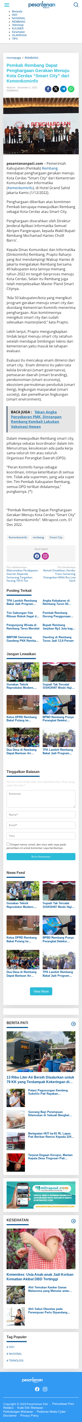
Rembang (50, 168)
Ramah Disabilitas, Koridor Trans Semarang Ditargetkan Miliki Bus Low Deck (59, 573)
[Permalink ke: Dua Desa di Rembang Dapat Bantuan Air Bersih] (23, 737)
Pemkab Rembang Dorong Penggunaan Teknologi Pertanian (57, 614)
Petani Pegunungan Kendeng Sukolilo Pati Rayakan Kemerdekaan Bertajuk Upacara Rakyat (49, 1092)
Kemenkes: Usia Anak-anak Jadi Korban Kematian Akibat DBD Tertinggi (40, 1277)
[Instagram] (45, 556)
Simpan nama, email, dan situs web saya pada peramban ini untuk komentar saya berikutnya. (36, 846)
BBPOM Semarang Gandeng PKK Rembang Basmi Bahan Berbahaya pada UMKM (23, 639)
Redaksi (8, 1407)
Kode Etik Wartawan (30, 1407)
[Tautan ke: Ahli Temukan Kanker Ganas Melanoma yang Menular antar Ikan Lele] (16, 1295)
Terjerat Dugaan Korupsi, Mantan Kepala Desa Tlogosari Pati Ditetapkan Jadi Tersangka (50, 1156)
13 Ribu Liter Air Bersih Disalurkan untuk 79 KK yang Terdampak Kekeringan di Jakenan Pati (40, 1079)
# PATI (10, 1347)
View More (41, 991)
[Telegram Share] (63, 89)
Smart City (56, 537)
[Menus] (6, 5)
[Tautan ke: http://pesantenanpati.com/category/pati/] (73, 1024)
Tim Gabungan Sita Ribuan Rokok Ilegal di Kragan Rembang (22, 614)
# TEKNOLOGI (15, 1360)
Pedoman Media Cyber (51, 1411)
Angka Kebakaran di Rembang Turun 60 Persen (56, 602)
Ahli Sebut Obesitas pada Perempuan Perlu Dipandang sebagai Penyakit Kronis (47, 1310)
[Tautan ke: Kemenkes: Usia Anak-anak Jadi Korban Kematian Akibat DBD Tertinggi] (41, 1248)
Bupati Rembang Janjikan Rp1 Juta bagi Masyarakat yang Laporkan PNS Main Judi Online (58, 626)
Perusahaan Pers (63, 1403)
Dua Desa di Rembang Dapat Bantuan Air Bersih (22, 751)
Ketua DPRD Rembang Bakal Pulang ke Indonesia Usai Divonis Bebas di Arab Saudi (22, 718)
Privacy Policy (29, 1415)
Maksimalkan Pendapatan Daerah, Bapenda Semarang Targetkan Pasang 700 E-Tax (22, 573)
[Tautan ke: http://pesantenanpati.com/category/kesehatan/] (73, 1221)
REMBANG (13, 90)
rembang (38, 537)
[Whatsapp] (71, 89)
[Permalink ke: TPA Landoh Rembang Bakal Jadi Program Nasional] (59, 737)
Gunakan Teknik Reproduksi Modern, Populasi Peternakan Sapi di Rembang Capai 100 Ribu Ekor (22, 686)
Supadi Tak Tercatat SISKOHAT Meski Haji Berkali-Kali (57, 686)
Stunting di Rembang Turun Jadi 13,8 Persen (58, 639)
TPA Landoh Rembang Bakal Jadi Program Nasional (22, 602)
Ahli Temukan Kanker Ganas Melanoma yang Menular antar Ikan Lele (48, 1289)
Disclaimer (10, 1415)
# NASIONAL (14, 1354)
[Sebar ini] (48, 89)
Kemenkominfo (20, 187)
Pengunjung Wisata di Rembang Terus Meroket (23, 626)
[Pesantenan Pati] (42, 5)
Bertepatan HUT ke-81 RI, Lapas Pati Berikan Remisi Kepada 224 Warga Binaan (49, 1135)
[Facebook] (36, 556)
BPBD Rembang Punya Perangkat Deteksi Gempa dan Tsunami (58, 718)
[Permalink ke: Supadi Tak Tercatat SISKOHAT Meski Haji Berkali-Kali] (59, 672)
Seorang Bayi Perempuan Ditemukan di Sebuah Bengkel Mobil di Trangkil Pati (48, 1113)
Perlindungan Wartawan (18, 1411)
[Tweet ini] (55, 89)
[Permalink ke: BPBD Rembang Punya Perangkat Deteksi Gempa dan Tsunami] (59, 704)
